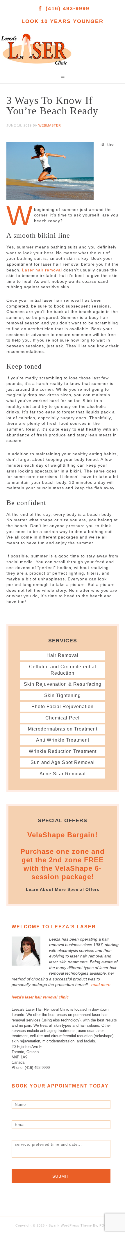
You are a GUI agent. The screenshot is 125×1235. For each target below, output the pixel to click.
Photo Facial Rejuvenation (62, 706)
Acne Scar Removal (63, 773)
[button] (62, 76)
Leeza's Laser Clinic (40, 46)
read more (100, 984)
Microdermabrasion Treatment (62, 728)
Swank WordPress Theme (70, 1225)
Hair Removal (62, 655)
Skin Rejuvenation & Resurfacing (62, 684)
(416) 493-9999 (68, 8)
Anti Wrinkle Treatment (62, 740)
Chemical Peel (62, 717)
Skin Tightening (62, 695)
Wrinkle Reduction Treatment (63, 751)
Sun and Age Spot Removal (63, 762)
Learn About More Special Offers (62, 889)
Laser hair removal (42, 270)
